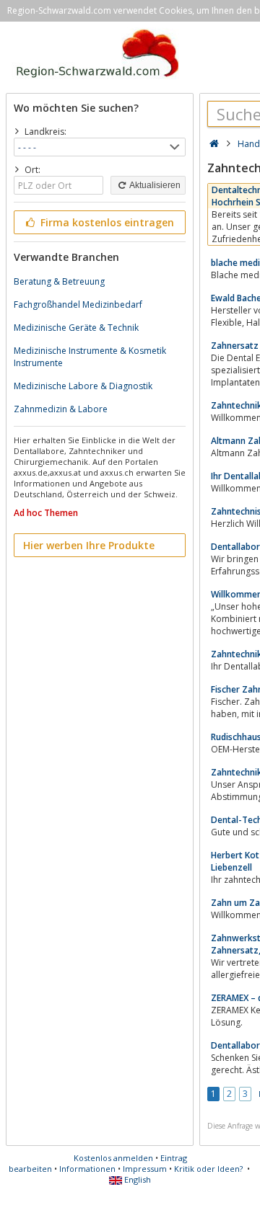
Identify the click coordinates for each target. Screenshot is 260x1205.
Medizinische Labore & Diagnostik (83, 386)
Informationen (87, 1168)
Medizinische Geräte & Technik (76, 327)
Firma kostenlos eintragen (106, 222)
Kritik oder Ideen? (208, 1168)
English (136, 1179)
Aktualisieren (154, 185)
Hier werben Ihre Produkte (89, 545)
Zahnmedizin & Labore (61, 409)
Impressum (145, 1168)
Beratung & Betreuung (59, 281)
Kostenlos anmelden (113, 1157)
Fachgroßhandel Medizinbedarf (78, 304)
